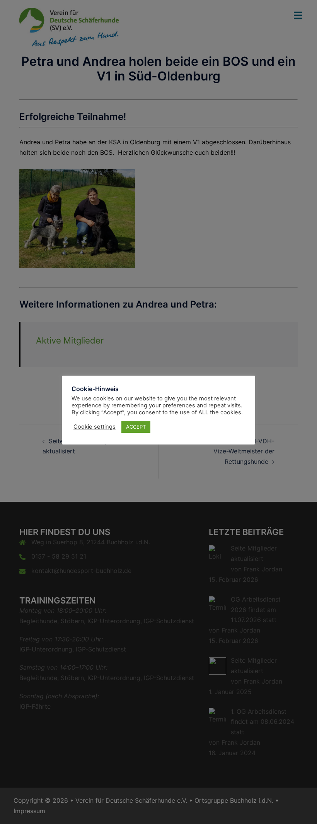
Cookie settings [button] (94, 426)
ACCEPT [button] (136, 427)
